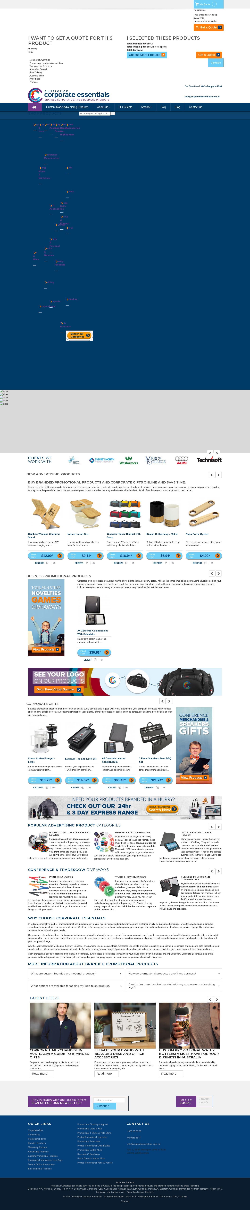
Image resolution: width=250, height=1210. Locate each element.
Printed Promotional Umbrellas (92, 1128)
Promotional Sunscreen (88, 1132)
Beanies (43, 139)
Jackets (48, 303)
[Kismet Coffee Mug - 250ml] (164, 513)
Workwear (49, 322)
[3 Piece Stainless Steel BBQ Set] (155, 738)
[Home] (35, 107)
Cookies (48, 136)
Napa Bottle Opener (197, 534)
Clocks (52, 139)
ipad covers (127, 906)
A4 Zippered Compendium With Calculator (92, 632)
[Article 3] (170, 842)
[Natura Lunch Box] (85, 513)
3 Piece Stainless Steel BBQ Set (155, 760)
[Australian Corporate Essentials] (84, 95)
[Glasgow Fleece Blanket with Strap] (125, 513)
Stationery (54, 187)
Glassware (44, 237)
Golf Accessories (56, 207)
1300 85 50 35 (134, 1122)
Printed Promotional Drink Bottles (93, 1137)
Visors (42, 152)
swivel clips (186, 858)
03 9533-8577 (134, 1129)
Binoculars (60, 149)
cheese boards (76, 846)
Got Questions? (203, 86)
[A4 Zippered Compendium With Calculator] (94, 610)
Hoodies (48, 300)
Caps (41, 143)
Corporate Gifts (35, 1121)
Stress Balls (64, 204)
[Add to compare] (48, 562)
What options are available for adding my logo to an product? (70, 986)
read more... (187, 490)
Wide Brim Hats (41, 158)
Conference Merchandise (51, 156)
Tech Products (65, 325)
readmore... (42, 715)
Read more (39, 1064)
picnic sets (64, 836)
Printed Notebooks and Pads (69, 877)
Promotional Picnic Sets (66, 832)
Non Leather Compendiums (46, 333)
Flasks (42, 234)
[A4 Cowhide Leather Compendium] (118, 738)
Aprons (47, 291)
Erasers (53, 143)
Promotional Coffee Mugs (89, 1141)
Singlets (48, 313)
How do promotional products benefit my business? (162, 974)
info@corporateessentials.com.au (143, 1135)
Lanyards (48, 207)
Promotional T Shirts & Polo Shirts (94, 1124)
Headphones (66, 360)
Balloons (59, 273)
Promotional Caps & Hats (89, 1120)
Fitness (58, 174)
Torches (69, 185)
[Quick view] (54, 562)
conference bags (145, 890)
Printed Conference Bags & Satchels (133, 878)
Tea (46, 148)
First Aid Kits (51, 264)
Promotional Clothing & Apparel (131, 833)
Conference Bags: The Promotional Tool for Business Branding (181, 1054)
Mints (46, 145)
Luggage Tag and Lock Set (80, 758)
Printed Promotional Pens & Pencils (95, 1154)
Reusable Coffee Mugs (88, 1145)
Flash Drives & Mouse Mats (91, 1150)
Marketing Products (37, 1138)
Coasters (37, 293)
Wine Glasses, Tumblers (37, 353)
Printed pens (187, 881)
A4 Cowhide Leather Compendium (114, 760)
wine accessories (78, 843)
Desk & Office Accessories (41, 1155)
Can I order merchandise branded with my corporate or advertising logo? (172, 986)
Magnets (59, 289)
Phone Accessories (73, 126)
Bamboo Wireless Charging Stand (44, 536)
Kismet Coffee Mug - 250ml (162, 534)
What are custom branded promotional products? (63, 974)
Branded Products (37, 1134)
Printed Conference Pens (197, 877)
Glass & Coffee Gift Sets (36, 302)
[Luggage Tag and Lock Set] (81, 738)
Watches (48, 276)
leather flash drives (190, 855)
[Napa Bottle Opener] (204, 513)
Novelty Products (60, 263)
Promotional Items (37, 1130)
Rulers (52, 184)
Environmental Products (40, 1160)
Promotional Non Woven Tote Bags (45, 1151)
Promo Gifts (34, 1126)
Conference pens (177, 904)
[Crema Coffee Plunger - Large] (44, 738)
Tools (69, 167)
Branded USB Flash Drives (198, 832)
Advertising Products (38, 1143)
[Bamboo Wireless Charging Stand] (46, 513)
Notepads (43, 346)
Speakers (70, 143)
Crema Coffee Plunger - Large (41, 760)
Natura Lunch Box (78, 534)
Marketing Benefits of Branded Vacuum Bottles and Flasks (124, 1054)
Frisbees (59, 276)
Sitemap (125, 1192)
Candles (59, 152)
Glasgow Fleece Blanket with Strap (124, 536)
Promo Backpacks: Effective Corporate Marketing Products (57, 1054)
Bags (36, 124)
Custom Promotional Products (43, 1147)
